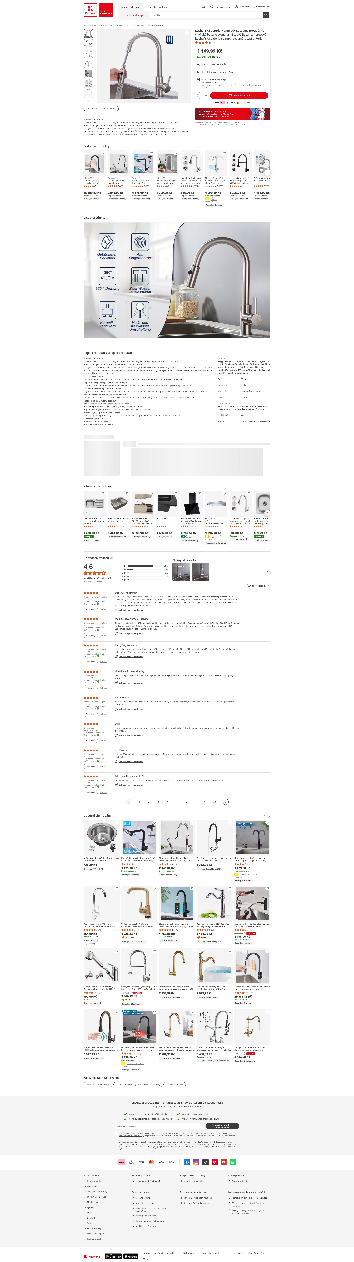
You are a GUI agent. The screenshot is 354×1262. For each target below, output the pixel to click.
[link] (158, 7)
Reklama (87, 178)
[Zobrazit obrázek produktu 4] (88, 63)
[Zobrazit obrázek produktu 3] (88, 53)
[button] (145, 565)
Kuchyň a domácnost (96, 1197)
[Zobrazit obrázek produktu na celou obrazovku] (144, 66)
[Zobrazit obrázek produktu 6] (88, 83)
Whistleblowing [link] (188, 1253)
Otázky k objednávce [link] (144, 1203)
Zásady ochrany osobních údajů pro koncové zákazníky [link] (248, 1212)
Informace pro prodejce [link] (194, 1181)
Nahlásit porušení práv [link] (146, 1226)
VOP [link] (225, 1253)
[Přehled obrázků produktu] (88, 66)
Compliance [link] (172, 1253)
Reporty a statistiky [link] (240, 1181)
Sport (89, 1223)
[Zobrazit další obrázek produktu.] (88, 101)
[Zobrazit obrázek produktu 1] (88, 33)
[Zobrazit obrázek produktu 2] (88, 43)
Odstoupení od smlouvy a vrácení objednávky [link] (150, 1210)
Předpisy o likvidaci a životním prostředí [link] (248, 1253)
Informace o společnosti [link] (153, 1253)
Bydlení (90, 1207)
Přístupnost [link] (148, 1259)
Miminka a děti (94, 1202)
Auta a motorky (94, 1228)
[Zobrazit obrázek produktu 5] (88, 73)
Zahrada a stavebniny (97, 1191)
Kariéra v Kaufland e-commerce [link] (198, 1203)
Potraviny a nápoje (95, 1233)
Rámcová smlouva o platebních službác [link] (250, 1197)
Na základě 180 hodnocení (97, 578)
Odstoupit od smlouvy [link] (145, 1215)
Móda (89, 1212)
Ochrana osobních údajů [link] (209, 1253)
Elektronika (92, 1186)
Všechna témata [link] (142, 1197)
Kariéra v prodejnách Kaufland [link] (198, 1197)
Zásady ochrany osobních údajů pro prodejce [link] (248, 1204)
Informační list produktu (219, 199)
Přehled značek (94, 1239)
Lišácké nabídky (94, 1181)
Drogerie (91, 1218)
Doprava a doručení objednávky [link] (150, 1221)
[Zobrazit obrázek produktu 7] (88, 93)
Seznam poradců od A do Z (147, 1181)
